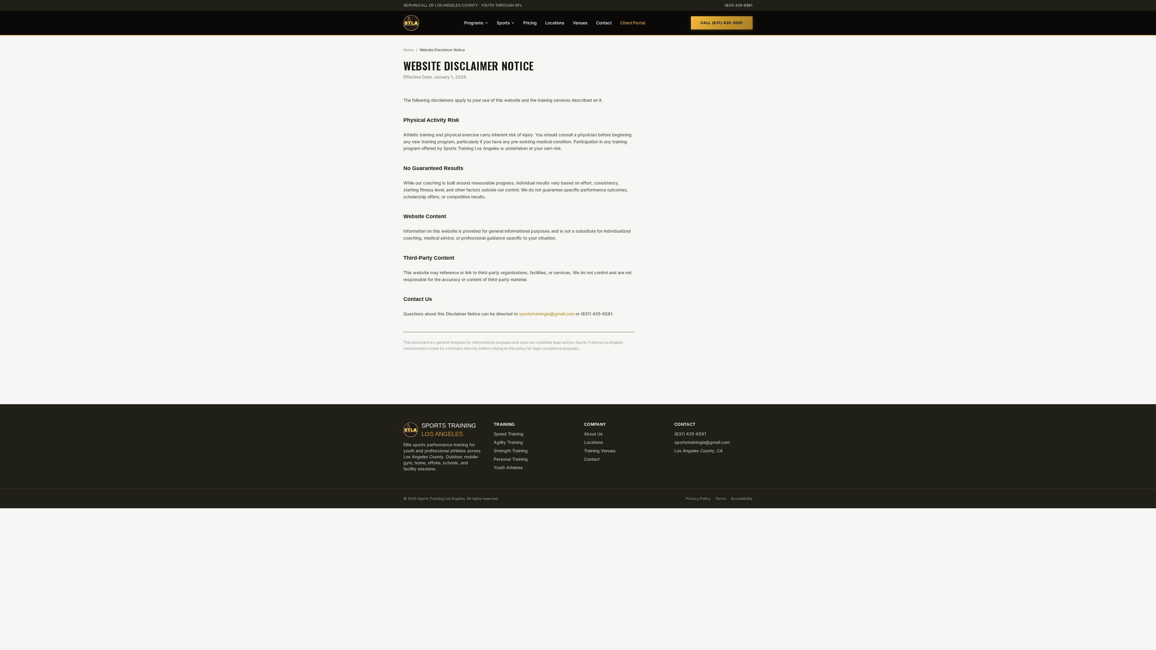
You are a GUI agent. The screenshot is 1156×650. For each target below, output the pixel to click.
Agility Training (508, 442)
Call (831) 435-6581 (722, 22)
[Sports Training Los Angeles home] (411, 23)
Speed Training (509, 433)
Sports (503, 22)
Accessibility (742, 498)
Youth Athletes (508, 467)
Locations (554, 22)
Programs (473, 22)
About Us (593, 433)
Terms (720, 498)
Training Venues (600, 450)
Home (408, 50)
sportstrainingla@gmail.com (546, 313)
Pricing (530, 22)
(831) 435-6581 (739, 5)
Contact (604, 22)
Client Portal (632, 22)
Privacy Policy (698, 498)
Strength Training (511, 450)
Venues (580, 22)
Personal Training (511, 459)
